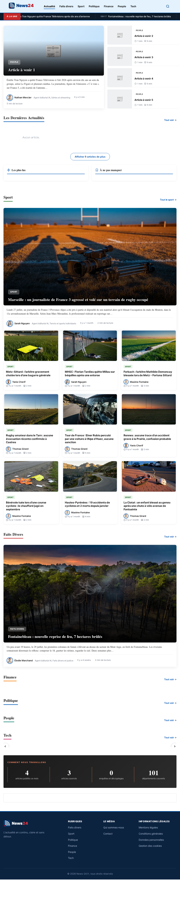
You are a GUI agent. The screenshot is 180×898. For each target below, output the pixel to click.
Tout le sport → (168, 199)
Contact (107, 833)
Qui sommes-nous (113, 827)
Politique (94, 6)
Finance (108, 6)
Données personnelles (151, 839)
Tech (133, 6)
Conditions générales (151, 833)
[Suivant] (174, 746)
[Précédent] (5, 746)
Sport (81, 6)
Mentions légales (148, 827)
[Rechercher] (167, 6)
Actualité (49, 6)
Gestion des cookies (150, 845)
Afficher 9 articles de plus (90, 156)
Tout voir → (170, 120)
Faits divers (66, 6)
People (122, 6)
